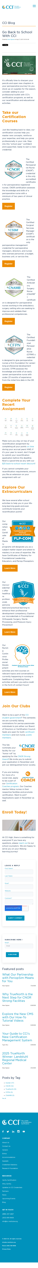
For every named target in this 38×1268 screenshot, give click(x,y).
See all (4, 1098)
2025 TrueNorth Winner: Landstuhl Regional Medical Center (15, 1058)
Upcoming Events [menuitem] (8, 1198)
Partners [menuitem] (5, 1191)
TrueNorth (11, 1089)
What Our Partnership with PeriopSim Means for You (18, 978)
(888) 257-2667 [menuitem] (8, 1214)
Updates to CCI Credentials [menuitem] (12, 1187)
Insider (10, 1083)
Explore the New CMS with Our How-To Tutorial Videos (17, 1017)
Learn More (10, 568)
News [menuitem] (4, 1195)
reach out (23, 843)
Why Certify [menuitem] (6, 1184)
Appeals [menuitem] (5, 1161)
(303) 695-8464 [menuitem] (8, 1217)
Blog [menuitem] (4, 1202)
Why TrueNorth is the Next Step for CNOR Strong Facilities (17, 997)
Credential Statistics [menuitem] (9, 1164)
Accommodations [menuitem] (8, 1157)
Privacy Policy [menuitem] (6, 1249)
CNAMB (10, 1095)
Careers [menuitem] (5, 1150)
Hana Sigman (10, 39)
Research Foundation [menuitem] (10, 1168)
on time (30, 447)
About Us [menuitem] (5, 1142)
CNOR (10, 1086)
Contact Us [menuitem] (6, 1146)
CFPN (9, 1092)
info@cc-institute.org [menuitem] (10, 1221)
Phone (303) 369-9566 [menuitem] (9, 1245)
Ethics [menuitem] (4, 1153)
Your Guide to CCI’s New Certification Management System (17, 1037)
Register (9, 206)
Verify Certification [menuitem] (9, 1180)
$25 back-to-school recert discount (18, 464)
